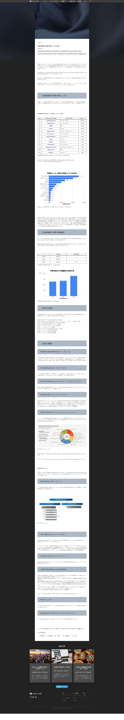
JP (89, 1)
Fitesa (50, 139)
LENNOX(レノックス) (36, 672)
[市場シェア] (40, 663)
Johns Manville (51, 144)
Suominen (51, 152)
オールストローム (41, 51)
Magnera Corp (50, 131)
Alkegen (51, 141)
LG (84, 672)
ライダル (76, 53)
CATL (81, 672)
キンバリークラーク (55, 51)
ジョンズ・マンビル (73, 51)
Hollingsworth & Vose (51, 147)
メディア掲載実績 (66, 698)
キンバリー (48, 51)
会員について (81, 628)
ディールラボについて (54, 1)
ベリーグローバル (69, 53)
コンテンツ (44, 1)
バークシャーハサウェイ (47, 53)
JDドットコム (59, 670)
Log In (66, 628)
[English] (2, 4)
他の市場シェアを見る (62, 686)
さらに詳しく (75, 406)
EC (54, 670)
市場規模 (80, 53)
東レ (85, 53)
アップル (65, 670)
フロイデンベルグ (61, 53)
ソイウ (79, 51)
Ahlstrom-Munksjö (50, 136)
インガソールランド (46, 672)
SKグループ (88, 672)
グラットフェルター (64, 51)
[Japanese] (4, 4)
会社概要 (63, 1)
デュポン (39, 53)
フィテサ (55, 53)
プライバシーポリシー (77, 695)
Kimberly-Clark (50, 123)
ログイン (85, 1)
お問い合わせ (72, 1)
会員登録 (79, 1)
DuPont (51, 128)
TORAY (51, 125)
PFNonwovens (50, 149)
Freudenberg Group (51, 120)
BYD (77, 672)
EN (92, 1)
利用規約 (74, 698)
